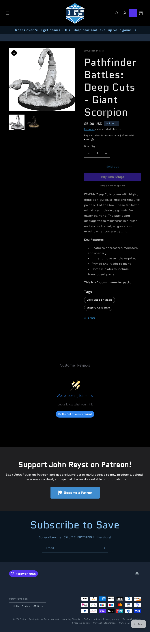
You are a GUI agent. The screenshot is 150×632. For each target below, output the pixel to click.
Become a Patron (78, 492)
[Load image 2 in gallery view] (33, 122)
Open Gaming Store (33, 619)
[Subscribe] (104, 548)
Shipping (89, 129)
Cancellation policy (130, 623)
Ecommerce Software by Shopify (62, 619)
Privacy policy (111, 619)
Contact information (104, 623)
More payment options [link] (112, 185)
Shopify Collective (98, 307)
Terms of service (132, 619)
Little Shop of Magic (94, 51)
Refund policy (92, 619)
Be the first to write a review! (75, 414)
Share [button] (91, 317)
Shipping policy (81, 623)
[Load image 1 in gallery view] (16, 122)
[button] (8, 13)
